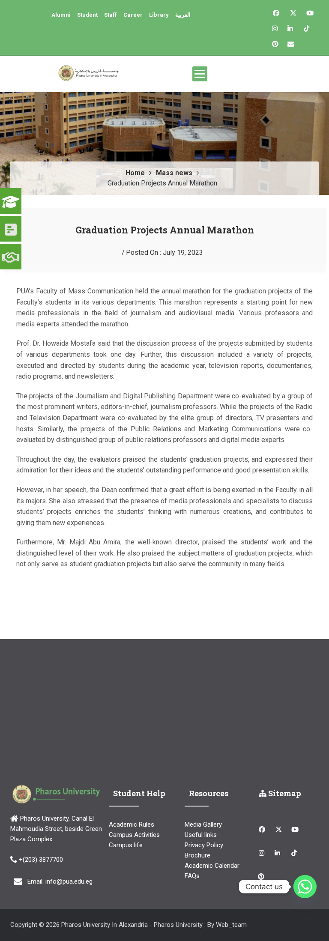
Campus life (126, 845)
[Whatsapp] (305, 886)
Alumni (61, 15)
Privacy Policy (204, 845)
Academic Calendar (212, 865)
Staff (110, 15)
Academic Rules (131, 824)
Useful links (201, 835)
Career (133, 15)
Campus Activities (134, 835)
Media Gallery (203, 824)
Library (159, 15)
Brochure (197, 855)
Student (87, 15)
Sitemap (283, 793)
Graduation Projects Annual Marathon (164, 230)
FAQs (192, 876)
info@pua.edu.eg (69, 881)
